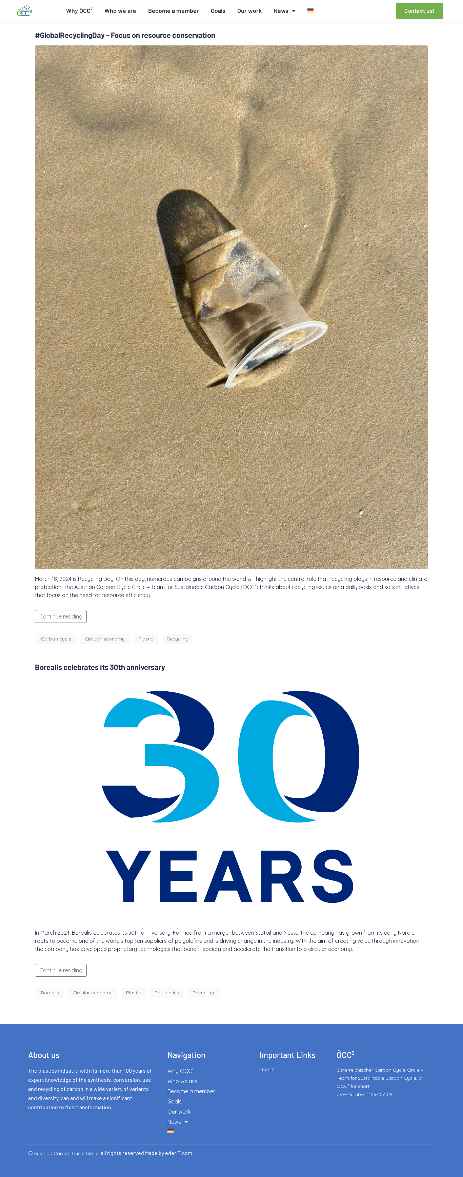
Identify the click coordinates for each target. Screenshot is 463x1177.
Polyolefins (167, 993)
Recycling (177, 639)
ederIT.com (178, 1153)
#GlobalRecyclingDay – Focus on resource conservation (125, 35)
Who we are (120, 10)
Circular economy (105, 639)
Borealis (50, 993)
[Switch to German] (310, 10)
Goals (218, 10)
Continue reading (60, 616)
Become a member (173, 10)
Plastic (145, 639)
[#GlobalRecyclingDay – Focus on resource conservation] (231, 306)
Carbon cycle (56, 639)
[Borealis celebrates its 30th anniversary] (231, 799)
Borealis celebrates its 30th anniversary (100, 667)
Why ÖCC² (79, 10)
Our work (249, 10)
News (281, 10)
